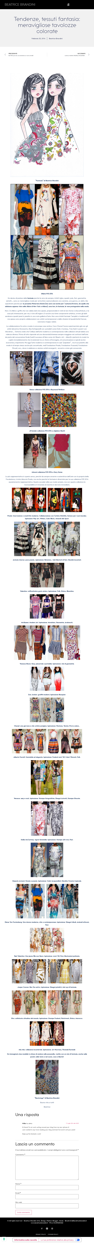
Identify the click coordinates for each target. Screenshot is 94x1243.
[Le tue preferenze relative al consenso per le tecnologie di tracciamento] (4, 1239)
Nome (18, 1184)
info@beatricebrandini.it (78, 1221)
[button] (68, 5)
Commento (20, 1155)
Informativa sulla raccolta (25, 1240)
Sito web (18, 1202)
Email (18, 1193)
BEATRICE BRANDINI (20, 4)
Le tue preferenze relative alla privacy (57, 1240)
